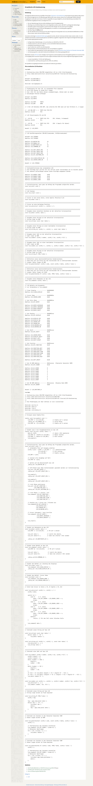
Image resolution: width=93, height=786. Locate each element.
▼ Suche (14, 36)
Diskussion (16, 21)
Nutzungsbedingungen (49, 784)
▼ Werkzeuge (14, 42)
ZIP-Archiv (36, 55)
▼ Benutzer (14, 28)
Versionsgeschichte (18, 25)
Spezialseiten (17, 51)
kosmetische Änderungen (41, 36)
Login (78, 1)
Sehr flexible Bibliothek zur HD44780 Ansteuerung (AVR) (40, 768)
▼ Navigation (15, 5)
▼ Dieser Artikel (15, 17)
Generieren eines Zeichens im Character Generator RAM (71, 50)
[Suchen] (73, 1)
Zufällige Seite (17, 12)
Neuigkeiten (32, 1)
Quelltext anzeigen (18, 24)
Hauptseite (16, 8)
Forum (43, 1)
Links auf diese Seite (17, 46)
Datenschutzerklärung (39, 784)
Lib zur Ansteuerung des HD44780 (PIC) (37, 771)
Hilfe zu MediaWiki (18, 14)
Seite (15, 19)
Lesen (15, 22)
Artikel (38, 1)
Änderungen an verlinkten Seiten (17, 48)
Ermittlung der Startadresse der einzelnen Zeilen (39, 769)
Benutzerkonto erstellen (17, 31)
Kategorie (27, 774)
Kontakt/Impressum (30, 784)
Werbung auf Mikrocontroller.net (60, 784)
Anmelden (16, 34)
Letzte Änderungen (16, 10)
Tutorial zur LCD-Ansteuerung (58, 15)
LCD (29, 777)
